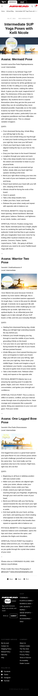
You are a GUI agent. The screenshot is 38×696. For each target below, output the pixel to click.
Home (3, 11)
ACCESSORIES (25, 618)
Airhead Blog (10, 11)
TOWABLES (24, 597)
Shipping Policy (6, 649)
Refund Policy (5, 652)
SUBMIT (14, 616)
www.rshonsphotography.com (21, 572)
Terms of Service (25, 657)
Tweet (19, 579)
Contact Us (5, 646)
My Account (5, 643)
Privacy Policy (24, 654)
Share (11, 579)
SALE (21, 621)
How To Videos (25, 652)
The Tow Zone (24, 649)
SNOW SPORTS (25, 612)
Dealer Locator (24, 663)
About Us (23, 643)
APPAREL (23, 615)
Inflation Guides (25, 646)
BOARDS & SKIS (25, 603)
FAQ (2, 657)
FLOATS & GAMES (26, 600)
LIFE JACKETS (25, 606)
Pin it (27, 579)
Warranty (4, 654)
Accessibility (24, 660)
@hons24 (5, 572)
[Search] (32, 6)
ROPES (22, 610)
